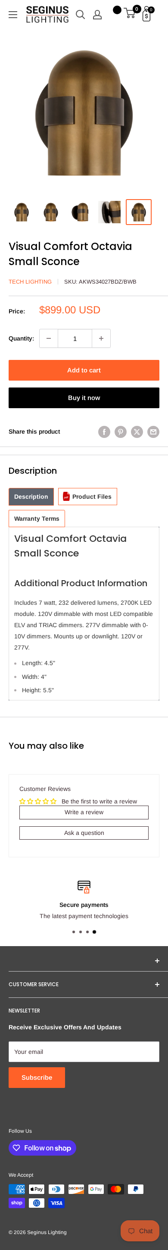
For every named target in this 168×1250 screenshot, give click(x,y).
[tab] (31, 497)
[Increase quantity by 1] (101, 338)
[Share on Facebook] (104, 431)
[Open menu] (13, 14)
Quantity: (21, 338)
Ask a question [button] (84, 832)
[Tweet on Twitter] (137, 431)
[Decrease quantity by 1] (49, 338)
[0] (129, 15)
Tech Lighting (30, 281)
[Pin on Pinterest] (121, 431)
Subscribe (37, 1077)
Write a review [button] (84, 812)
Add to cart (84, 370)
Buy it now (84, 397)
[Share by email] (153, 431)
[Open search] (80, 14)
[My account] (97, 14)
